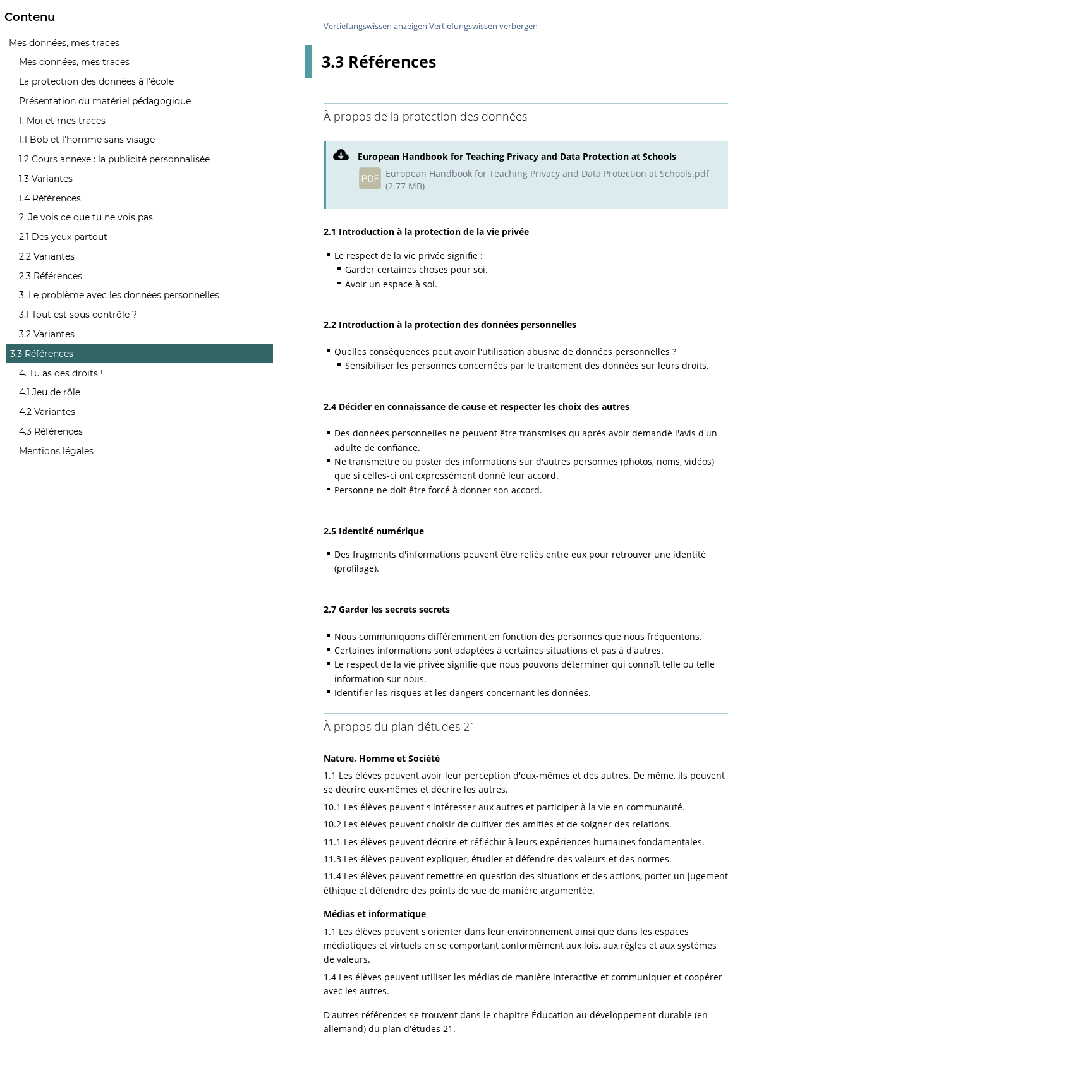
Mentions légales (56, 451)
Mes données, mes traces (64, 43)
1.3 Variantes (46, 178)
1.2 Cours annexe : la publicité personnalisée (114, 159)
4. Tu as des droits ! (61, 373)
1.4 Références (50, 198)
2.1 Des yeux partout (63, 237)
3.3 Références (41, 353)
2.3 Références (50, 276)
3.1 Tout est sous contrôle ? (78, 314)
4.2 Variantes (47, 412)
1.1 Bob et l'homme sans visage (87, 139)
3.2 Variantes (47, 334)
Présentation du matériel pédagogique (105, 101)
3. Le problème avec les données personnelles (119, 295)
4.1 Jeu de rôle (49, 392)
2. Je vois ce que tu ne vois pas (86, 217)
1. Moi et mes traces (62, 120)
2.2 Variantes (47, 256)
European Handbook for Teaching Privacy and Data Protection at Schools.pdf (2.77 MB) (547, 179)
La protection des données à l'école (96, 81)
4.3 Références (51, 431)
